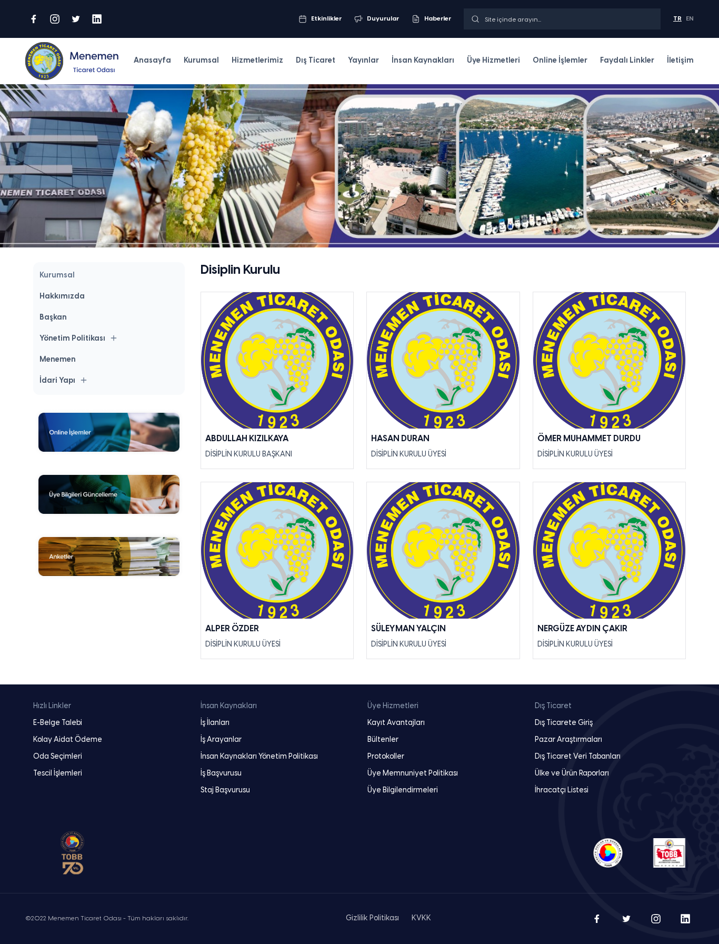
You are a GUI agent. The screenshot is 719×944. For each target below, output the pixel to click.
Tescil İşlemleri (57, 774)
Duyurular (383, 18)
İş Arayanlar (221, 740)
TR (677, 18)
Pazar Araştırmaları (568, 740)
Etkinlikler (326, 18)
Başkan (53, 318)
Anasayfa (152, 61)
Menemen (57, 360)
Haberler (437, 18)
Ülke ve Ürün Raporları (572, 774)
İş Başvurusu (221, 774)
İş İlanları (215, 723)
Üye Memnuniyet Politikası (412, 774)
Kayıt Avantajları (396, 723)
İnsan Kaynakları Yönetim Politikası (259, 757)
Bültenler (382, 740)
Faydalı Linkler (627, 61)
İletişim (680, 61)
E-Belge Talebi (57, 723)
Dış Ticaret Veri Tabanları (578, 757)
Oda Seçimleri (57, 757)
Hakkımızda (62, 297)
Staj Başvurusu (225, 790)
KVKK (421, 918)
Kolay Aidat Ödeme (67, 740)
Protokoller (385, 757)
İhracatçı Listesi (561, 790)
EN (690, 18)
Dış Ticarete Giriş (564, 723)
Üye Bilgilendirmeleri (402, 790)
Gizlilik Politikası (372, 918)
